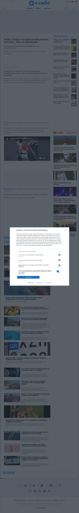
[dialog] (39, 256)
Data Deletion (30, 282)
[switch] (59, 255)
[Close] (66, 230)
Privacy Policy (48, 282)
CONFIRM (28, 277)
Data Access (39, 282)
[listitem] (39, 251)
